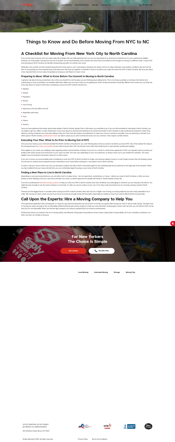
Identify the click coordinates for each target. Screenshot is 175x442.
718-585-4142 (103, 251)
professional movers (50, 136)
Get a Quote (73, 251)
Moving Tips (106, 5)
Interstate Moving (81, 5)
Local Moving (66, 5)
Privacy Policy (83, 439)
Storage (95, 5)
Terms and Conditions (99, 439)
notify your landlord (46, 146)
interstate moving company (49, 183)
